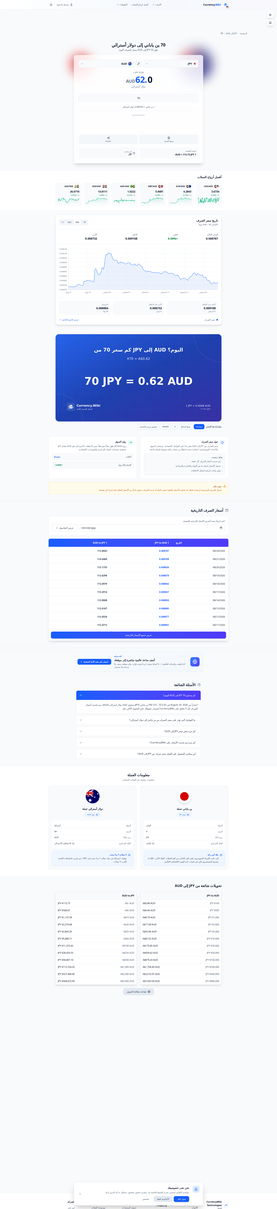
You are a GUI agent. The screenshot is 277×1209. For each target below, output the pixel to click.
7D (84, 222)
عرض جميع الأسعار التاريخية (138, 635)
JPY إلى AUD (231, 33)
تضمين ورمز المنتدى (148, 426)
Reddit (165, 426)
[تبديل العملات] (138, 63)
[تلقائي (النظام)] (270, 22)
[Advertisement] (138, 19)
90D (69, 222)
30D (77, 222)
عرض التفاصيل (66, 527)
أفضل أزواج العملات (139, 4)
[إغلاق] (80, 1194)
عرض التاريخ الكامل (70, 319)
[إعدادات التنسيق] (270, 15)
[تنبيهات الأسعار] (51, 4)
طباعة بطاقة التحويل (136, 991)
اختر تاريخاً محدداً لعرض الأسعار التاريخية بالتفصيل (204, 521)
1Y (62, 222)
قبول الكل (181, 1199)
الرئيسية (243, 33)
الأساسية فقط (163, 1199)
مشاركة (199, 426)
